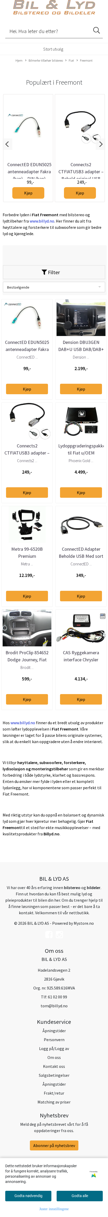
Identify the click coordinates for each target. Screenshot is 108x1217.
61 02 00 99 (57, 996)
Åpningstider (54, 1030)
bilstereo (72, 887)
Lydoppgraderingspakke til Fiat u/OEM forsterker (81, 453)
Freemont (86, 60)
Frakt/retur (54, 1093)
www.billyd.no (42, 221)
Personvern (54, 1039)
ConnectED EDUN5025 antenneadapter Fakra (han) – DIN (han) (29, 171)
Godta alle (80, 1196)
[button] (7, 144)
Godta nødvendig (28, 1196)
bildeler (93, 887)
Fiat (71, 60)
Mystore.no (84, 923)
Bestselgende (18, 287)
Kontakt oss (54, 1066)
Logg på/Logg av (54, 1048)
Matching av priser (54, 1102)
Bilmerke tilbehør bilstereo (46, 60)
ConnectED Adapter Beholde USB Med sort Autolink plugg (81, 556)
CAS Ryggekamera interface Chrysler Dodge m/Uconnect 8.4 (81, 660)
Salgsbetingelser (54, 1075)
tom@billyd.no (54, 1005)
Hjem (19, 60)
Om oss (54, 1057)
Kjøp (28, 193)
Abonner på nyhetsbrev (54, 1145)
